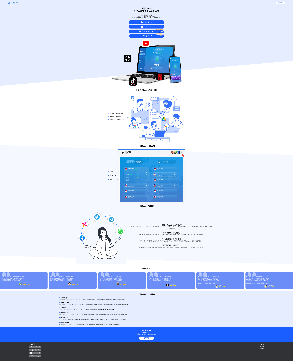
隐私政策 (262, 346)
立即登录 (281, 3)
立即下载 (146, 338)
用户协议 (262, 348)
